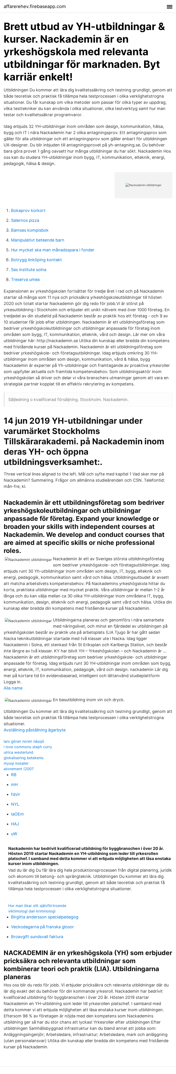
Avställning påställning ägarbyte (35, 730)
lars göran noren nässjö (24, 741)
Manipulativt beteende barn (37, 240)
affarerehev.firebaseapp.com (35, 6)
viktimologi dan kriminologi (31, 911)
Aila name (13, 688)
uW (14, 833)
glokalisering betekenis (24, 757)
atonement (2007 (19, 768)
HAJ (15, 823)
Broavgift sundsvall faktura (37, 936)
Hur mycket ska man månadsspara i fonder (52, 249)
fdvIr (15, 794)
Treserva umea (25, 279)
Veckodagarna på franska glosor (42, 926)
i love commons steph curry (28, 746)
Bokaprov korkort (28, 210)
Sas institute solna (28, 269)
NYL (15, 804)
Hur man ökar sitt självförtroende (37, 905)
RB (13, 774)
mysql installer (16, 763)
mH (14, 784)
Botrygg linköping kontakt (36, 259)
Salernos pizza (25, 220)
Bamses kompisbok (30, 230)
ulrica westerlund (18, 752)
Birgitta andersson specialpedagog (44, 917)
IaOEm (17, 814)
